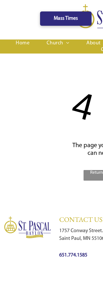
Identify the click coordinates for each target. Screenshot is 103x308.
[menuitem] (22, 43)
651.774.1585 (73, 255)
